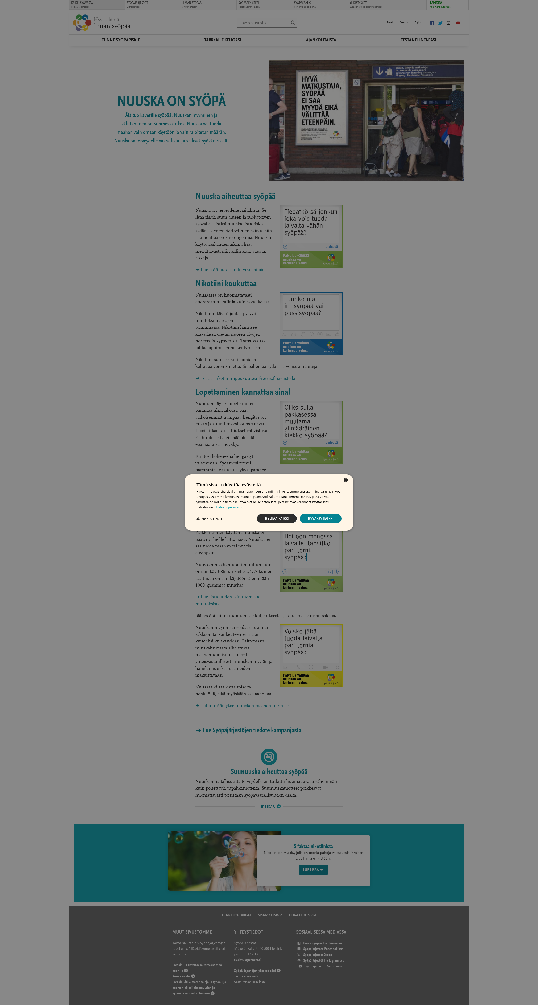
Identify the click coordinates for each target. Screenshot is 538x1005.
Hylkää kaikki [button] (277, 518)
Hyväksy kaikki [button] (321, 518)
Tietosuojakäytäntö (229, 507)
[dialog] (269, 502)
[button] (210, 518)
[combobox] (346, 480)
